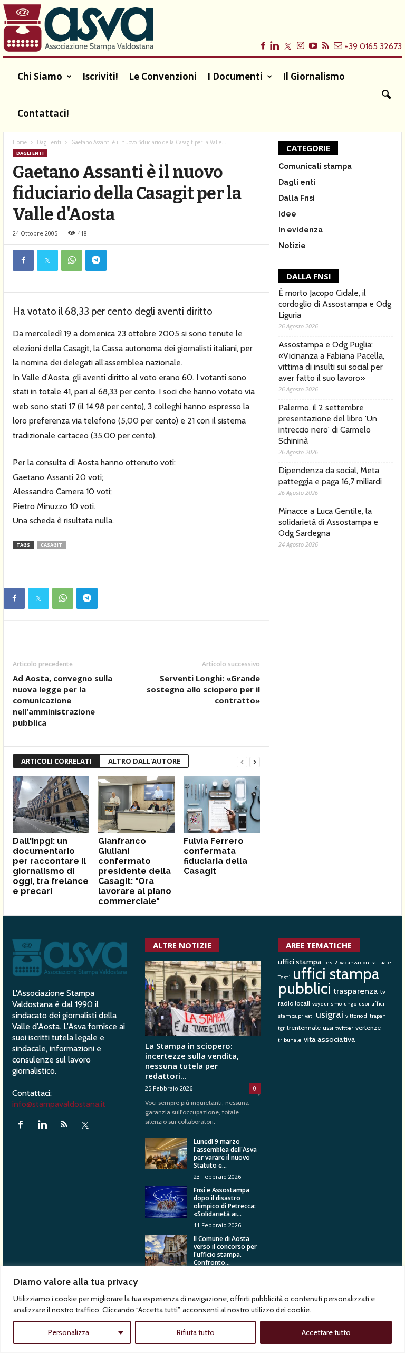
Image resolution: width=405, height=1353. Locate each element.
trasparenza (355, 990)
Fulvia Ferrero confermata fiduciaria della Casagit (215, 856)
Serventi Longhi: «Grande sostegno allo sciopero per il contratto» (203, 689)
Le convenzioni (163, 76)
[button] (386, 95)
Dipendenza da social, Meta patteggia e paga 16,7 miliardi (330, 475)
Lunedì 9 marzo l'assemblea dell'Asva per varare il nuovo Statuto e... (225, 1153)
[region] (202, 1309)
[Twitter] (47, 260)
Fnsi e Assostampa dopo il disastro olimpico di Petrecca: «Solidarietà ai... (225, 1202)
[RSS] (66, 1125)
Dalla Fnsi (296, 198)
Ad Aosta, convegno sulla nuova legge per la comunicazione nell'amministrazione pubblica (62, 700)
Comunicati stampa (315, 166)
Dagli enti (49, 142)
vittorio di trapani (366, 1015)
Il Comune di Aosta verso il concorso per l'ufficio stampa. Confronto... (225, 1250)
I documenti (235, 76)
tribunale (290, 1040)
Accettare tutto (326, 1332)
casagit (51, 544)
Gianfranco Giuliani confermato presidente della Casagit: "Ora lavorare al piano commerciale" (134, 871)
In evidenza (300, 230)
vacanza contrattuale (365, 962)
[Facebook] (23, 260)
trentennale (304, 1027)
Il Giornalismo (314, 76)
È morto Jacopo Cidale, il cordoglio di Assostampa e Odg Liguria (334, 304)
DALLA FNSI (308, 276)
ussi (328, 1027)
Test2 (331, 962)
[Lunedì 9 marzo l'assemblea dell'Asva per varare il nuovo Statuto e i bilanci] (166, 1153)
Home (20, 142)
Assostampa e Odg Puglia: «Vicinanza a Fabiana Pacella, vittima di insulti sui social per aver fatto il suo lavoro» (331, 361)
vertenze (368, 1027)
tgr (281, 1028)
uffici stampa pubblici (329, 981)
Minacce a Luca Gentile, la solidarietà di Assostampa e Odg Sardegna (328, 522)
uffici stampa (300, 961)
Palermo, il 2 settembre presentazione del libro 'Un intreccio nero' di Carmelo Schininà (327, 424)
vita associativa (329, 1039)
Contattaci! (43, 113)
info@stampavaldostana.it (58, 1104)
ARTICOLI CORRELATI (56, 761)
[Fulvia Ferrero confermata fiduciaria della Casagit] (222, 804)
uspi (364, 1003)
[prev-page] (242, 761)
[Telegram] (96, 260)
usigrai (329, 1014)
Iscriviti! (100, 76)
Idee (287, 214)
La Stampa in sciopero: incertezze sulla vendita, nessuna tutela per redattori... (192, 1060)
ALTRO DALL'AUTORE (144, 761)
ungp (350, 1003)
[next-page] (254, 761)
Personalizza (68, 1332)
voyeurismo (327, 1003)
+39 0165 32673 (373, 46)
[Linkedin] (44, 1125)
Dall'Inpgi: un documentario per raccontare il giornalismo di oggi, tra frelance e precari (51, 866)
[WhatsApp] (71, 260)
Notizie (292, 245)
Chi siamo (39, 76)
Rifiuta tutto (196, 1332)
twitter (344, 1028)
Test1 (284, 977)
